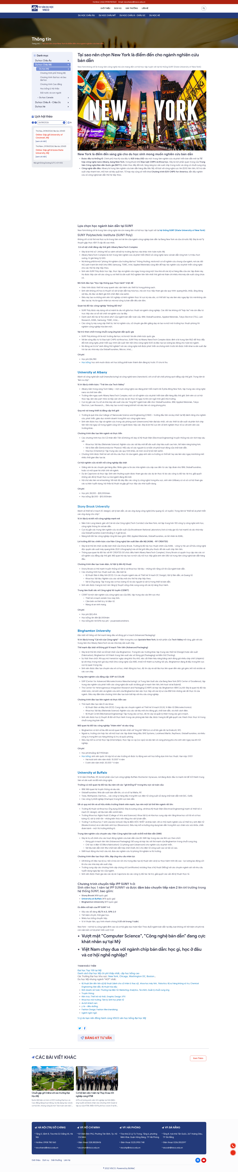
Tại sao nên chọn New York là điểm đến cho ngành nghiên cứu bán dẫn (73, 44)
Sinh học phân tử (116, 1000)
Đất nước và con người (50, 93)
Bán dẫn (97, 987)
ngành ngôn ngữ (89, 1013)
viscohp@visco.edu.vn (130, 1148)
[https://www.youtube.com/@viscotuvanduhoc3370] (203, 1160)
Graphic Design (114, 996)
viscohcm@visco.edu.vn (89, 1148)
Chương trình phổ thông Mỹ (53, 73)
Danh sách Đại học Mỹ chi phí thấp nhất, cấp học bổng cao (108, 973)
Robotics (162, 983)
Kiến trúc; (86, 996)
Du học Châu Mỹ (107, 15)
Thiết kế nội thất (98, 996)
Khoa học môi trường (91, 1000)
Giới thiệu (105, 8)
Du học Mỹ (44, 69)
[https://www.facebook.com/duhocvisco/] (197, 1160)
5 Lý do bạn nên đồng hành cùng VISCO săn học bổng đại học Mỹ (112, 1018)
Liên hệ (145, 8)
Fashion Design (88, 1009)
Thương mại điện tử (109, 990)
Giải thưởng (131, 8)
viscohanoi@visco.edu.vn (47, 1148)
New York (113, 976)
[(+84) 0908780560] (233, 1145)
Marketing (124, 990)
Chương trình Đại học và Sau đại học (53, 78)
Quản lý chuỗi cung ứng (158, 990)
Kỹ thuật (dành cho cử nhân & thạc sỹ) (121, 983)
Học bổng (86, 362)
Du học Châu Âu (86, 15)
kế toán (96, 990)
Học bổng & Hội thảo (49, 88)
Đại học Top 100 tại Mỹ (89, 970)
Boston (150, 976)
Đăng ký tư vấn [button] (98, 1038)
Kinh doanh (87, 990)
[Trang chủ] (42, 8)
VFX (123, 996)
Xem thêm (198, 1058)
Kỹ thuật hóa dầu (109, 987)
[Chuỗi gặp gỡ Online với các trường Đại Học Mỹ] (53, 1086)
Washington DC (137, 976)
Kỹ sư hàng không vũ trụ (178, 983)
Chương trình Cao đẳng (51, 84)
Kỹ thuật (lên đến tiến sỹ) (93, 983)
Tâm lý (105, 1000)
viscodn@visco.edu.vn (173, 1148)
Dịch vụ (117, 8)
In (71, 122)
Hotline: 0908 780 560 (46, 1142)
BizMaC (131, 1168)
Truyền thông (88, 993)
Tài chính (143, 990)
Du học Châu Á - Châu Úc (132, 15)
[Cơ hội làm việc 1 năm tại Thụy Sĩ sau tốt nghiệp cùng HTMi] (97, 1086)
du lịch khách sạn (89, 1003)
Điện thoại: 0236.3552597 (174, 1142)
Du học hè (154, 15)
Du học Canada (46, 97)
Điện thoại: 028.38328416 (89, 1142)
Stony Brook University (94, 506)
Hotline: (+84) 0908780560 (105, 2)
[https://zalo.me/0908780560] (233, 1152)
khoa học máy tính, (148, 983)
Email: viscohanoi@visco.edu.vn (132, 2)
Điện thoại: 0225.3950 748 (132, 1142)
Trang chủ (36, 44)
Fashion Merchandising (106, 1009)
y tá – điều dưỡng (90, 1006)
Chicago (123, 976)
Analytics (134, 990)
